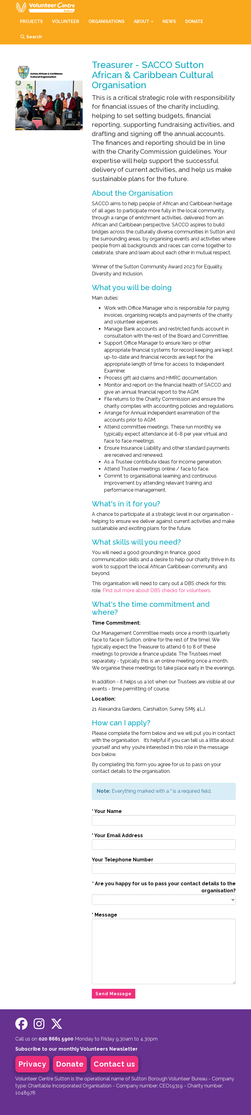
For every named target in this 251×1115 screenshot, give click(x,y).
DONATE (194, 21)
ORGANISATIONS (106, 21)
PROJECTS (31, 21)
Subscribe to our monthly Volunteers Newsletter (76, 1049)
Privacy (32, 1064)
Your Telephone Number (122, 860)
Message (104, 915)
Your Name (107, 811)
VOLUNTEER (65, 21)
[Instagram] (39, 1024)
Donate (70, 1064)
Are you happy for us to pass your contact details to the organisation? (164, 887)
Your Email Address (117, 835)
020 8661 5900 (56, 1039)
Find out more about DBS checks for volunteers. (157, 590)
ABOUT (142, 21)
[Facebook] (21, 1024)
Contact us (114, 1064)
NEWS (169, 21)
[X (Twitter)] (57, 1024)
